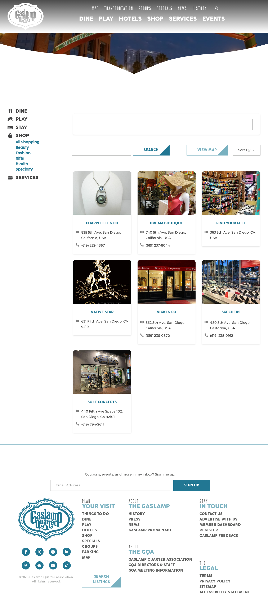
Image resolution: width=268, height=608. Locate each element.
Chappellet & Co (102, 223)
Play (106, 19)
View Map (207, 150)
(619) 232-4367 (93, 245)
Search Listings (101, 579)
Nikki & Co (166, 312)
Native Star (102, 312)
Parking (90, 552)
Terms (206, 576)
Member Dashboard (220, 525)
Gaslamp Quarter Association (160, 559)
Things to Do (95, 514)
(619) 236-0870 (158, 336)
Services (183, 19)
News (182, 8)
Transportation (118, 8)
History (200, 8)
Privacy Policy (215, 581)
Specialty (24, 169)
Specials (165, 8)
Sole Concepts (102, 402)
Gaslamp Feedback (219, 535)
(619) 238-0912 (221, 336)
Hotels (130, 19)
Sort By (244, 150)
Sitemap (208, 587)
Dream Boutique (166, 223)
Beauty (22, 147)
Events (213, 19)
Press (134, 519)
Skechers (231, 312)
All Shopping (27, 142)
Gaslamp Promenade (150, 530)
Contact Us (211, 514)
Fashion (23, 153)
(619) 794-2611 (92, 424)
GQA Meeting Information (156, 570)
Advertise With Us (218, 519)
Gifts (20, 158)
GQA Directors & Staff (152, 565)
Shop (155, 19)
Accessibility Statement (225, 592)
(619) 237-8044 (158, 245)
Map (95, 8)
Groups (145, 8)
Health (22, 164)
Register (209, 530)
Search (151, 150)
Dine (86, 19)
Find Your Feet (231, 223)
